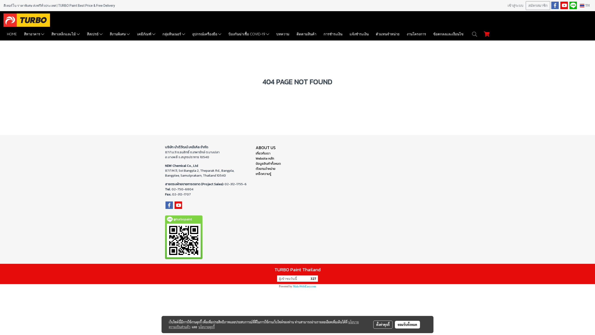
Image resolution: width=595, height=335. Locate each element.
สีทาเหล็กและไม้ (64, 34)
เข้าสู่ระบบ (515, 5)
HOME (12, 34)
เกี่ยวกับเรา (263, 153)
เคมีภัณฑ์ (144, 34)
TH (587, 5)
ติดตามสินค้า (306, 34)
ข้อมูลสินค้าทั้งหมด (268, 163)
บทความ (282, 34)
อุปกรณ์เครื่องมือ (205, 34)
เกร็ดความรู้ (263, 173)
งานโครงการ (416, 34)
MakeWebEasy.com (304, 286)
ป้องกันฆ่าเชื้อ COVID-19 (247, 34)
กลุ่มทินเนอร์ (172, 34)
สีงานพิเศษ (118, 34)
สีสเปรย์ (93, 34)
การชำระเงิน (333, 34)
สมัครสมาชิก (538, 5)
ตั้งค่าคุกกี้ (383, 324)
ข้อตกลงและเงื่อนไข (448, 34)
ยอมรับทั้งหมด (407, 324)
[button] (474, 34)
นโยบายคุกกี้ (206, 327)
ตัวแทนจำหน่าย (388, 34)
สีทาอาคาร (32, 34)
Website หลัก (265, 158)
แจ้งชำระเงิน (359, 34)
